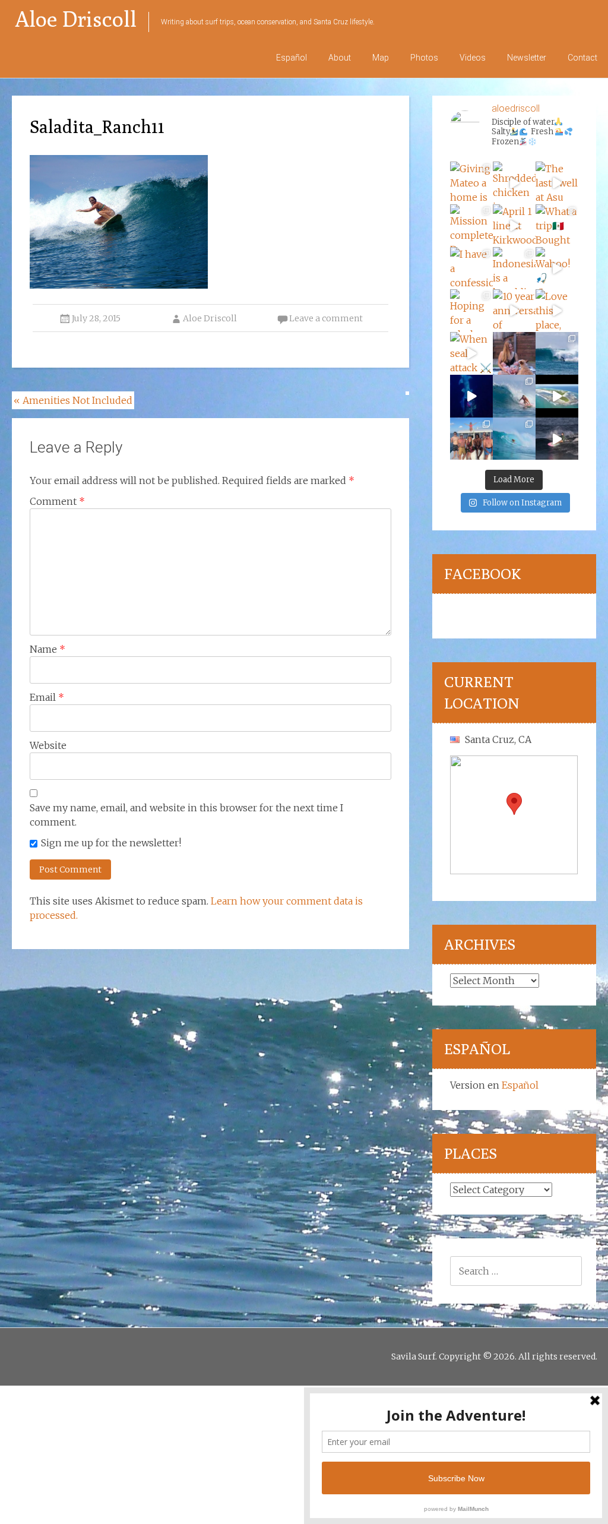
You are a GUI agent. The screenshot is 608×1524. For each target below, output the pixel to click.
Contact (582, 57)
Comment (57, 501)
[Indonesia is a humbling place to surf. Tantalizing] (514, 268)
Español (291, 57)
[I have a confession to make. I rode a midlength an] (471, 268)
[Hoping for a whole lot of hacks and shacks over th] (471, 310)
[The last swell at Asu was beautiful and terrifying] (557, 183)
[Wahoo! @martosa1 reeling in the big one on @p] (557, 268)
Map (380, 57)
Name (47, 649)
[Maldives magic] (471, 439)
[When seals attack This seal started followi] (471, 353)
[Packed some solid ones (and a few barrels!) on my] (557, 353)
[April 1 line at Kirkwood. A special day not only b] (514, 225)
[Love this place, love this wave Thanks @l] (557, 310)
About (339, 57)
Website (48, 745)
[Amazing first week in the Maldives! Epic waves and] (557, 439)
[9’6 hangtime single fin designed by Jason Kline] (514, 396)
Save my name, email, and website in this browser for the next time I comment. (186, 815)
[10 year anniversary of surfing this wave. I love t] (514, 310)
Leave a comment (326, 318)
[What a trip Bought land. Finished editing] (557, 225)
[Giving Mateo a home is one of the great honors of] (471, 183)
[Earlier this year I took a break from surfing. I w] (514, 439)
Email (47, 697)
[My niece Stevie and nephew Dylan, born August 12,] (514, 353)
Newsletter (526, 57)
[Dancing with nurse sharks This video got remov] (471, 396)
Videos (473, 57)
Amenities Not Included (73, 400)
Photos (424, 57)
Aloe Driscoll (76, 18)
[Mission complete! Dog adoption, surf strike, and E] (471, 225)
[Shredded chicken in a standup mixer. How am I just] (514, 183)
